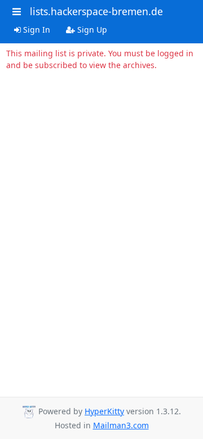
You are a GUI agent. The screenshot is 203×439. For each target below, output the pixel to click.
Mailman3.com (121, 425)
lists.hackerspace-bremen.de (96, 11)
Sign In (35, 29)
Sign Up (91, 29)
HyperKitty (104, 411)
